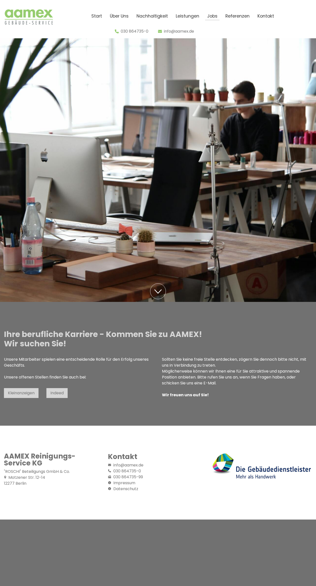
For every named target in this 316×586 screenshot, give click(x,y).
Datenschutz (125, 489)
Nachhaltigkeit (152, 16)
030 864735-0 (134, 31)
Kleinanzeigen (21, 393)
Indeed (57, 393)
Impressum (124, 483)
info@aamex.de (179, 31)
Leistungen (187, 16)
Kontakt (265, 16)
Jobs (212, 16)
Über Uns (119, 16)
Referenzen (237, 16)
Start (96, 16)
